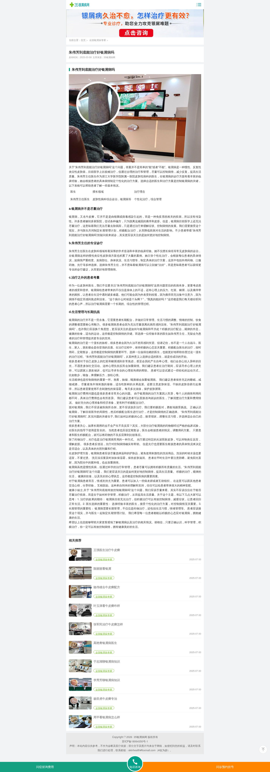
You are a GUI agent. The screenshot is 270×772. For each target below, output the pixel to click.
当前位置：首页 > (79, 40)
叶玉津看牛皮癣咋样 (106, 605)
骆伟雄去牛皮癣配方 (106, 587)
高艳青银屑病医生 (105, 643)
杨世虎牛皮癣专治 (105, 698)
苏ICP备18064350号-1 (135, 741)
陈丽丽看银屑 (102, 568)
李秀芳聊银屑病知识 (106, 680)
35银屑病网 (109, 57)
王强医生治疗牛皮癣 (106, 550)
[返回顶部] (263, 749)
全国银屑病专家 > (98, 40)
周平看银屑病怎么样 (106, 717)
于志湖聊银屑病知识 (106, 661)
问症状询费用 (45, 767)
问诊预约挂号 (225, 767)
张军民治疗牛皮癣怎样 (108, 624)
